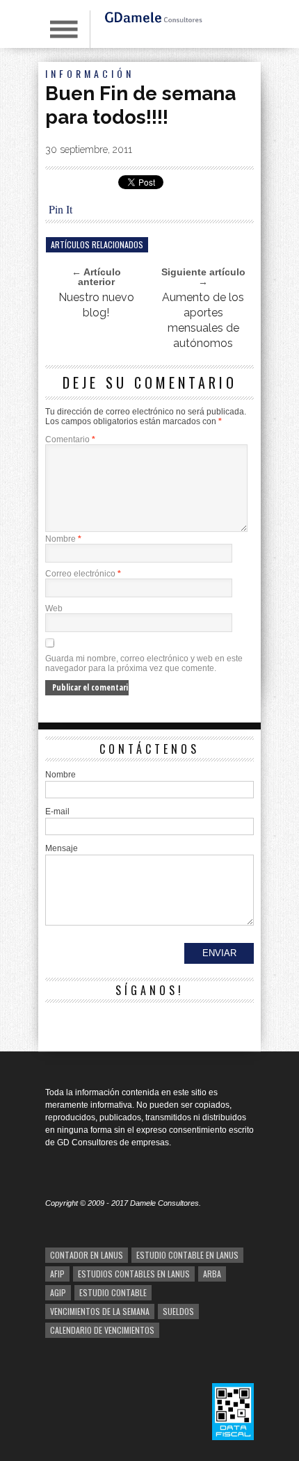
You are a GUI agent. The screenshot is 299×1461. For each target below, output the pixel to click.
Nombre (63, 539)
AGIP (58, 1292)
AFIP (57, 1274)
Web (54, 608)
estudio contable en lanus (187, 1255)
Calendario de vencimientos (102, 1330)
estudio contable (113, 1292)
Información (89, 73)
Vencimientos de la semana (100, 1311)
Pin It (60, 209)
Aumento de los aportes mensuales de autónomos (203, 320)
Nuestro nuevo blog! (96, 305)
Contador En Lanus (86, 1255)
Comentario (70, 439)
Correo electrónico (83, 574)
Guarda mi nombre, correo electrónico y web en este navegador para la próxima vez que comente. (144, 663)
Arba (212, 1274)
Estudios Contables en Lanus (134, 1274)
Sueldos (178, 1311)
